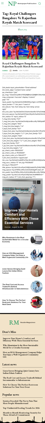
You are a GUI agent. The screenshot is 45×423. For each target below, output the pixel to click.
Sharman (7, 227)
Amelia (15, 70)
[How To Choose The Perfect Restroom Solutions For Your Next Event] (37, 302)
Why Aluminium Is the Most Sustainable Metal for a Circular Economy (15, 240)
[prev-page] (34, 182)
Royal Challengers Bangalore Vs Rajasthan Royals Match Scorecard (22, 65)
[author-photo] (10, 70)
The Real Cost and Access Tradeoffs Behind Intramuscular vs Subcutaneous (15, 287)
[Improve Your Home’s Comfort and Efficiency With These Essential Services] (22, 204)
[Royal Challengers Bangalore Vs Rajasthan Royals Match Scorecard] (22, 47)
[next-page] (38, 182)
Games (5, 70)
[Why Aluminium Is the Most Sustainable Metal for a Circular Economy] (37, 240)
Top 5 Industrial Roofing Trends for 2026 (21, 408)
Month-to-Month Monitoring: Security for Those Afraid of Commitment (22, 413)
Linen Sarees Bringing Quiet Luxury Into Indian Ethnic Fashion (13, 271)
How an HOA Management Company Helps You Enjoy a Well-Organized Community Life (15, 255)
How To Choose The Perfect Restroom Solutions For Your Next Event (14, 302)
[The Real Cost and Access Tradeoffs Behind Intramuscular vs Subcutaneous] (37, 287)
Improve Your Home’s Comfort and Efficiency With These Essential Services (22, 216)
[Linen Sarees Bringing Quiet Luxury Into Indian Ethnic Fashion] (37, 271)
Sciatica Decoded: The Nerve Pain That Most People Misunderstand (20, 402)
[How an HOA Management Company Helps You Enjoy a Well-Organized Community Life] (37, 255)
